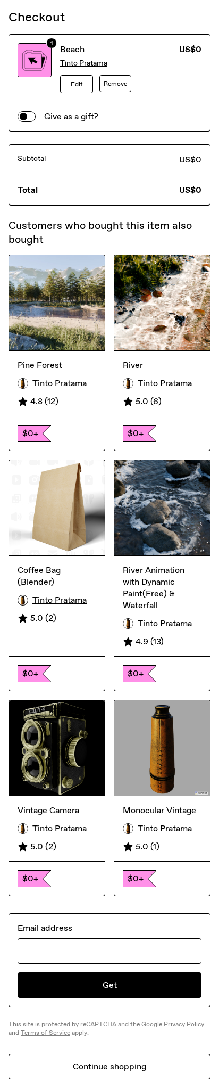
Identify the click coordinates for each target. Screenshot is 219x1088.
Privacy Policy (184, 1024)
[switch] (27, 116)
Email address (45, 928)
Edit (77, 84)
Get (110, 985)
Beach (72, 49)
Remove (115, 83)
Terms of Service (45, 1032)
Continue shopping (109, 1066)
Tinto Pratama (83, 63)
